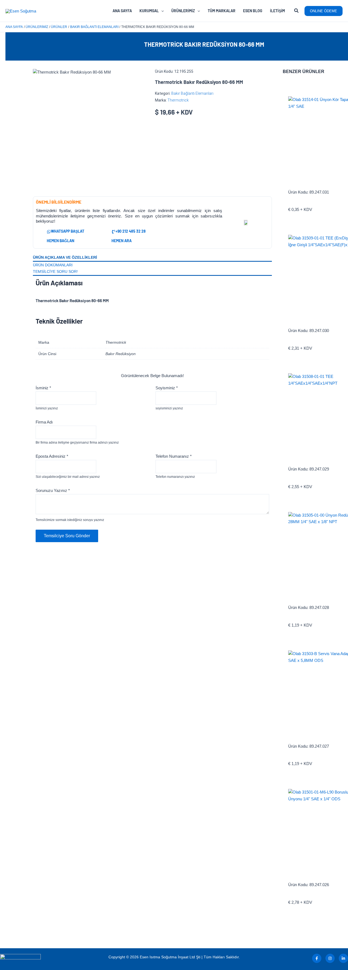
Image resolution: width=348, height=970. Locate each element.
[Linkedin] (343, 958)
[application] (161, 11)
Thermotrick (178, 100)
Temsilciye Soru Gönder (67, 535)
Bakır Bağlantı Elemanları (192, 93)
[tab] (152, 258)
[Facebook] (316, 958)
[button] (296, 11)
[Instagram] (330, 958)
